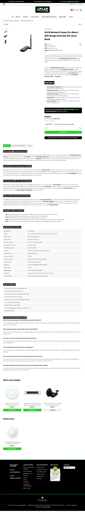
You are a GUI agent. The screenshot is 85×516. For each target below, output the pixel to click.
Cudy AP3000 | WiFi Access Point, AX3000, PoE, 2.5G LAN (12, 443)
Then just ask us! (62, 111)
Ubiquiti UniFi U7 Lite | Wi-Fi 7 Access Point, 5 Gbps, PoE (12, 404)
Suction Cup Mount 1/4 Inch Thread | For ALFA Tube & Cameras (53, 404)
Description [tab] (7, 145)
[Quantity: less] (46, 128)
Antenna (58, 99)
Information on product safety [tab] (19, 145)
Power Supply (7, 270)
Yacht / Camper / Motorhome (49, 16)
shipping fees (22, 505)
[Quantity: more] (80, 128)
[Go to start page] (42, 10)
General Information (42, 465)
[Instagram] (42, 498)
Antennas (25, 16)
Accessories (13, 308)
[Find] (75, 10)
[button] (5, 30)
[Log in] (78, 10)
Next (80, 24)
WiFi (59, 56)
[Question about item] (80, 44)
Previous (6, 24)
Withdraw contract (42, 500)
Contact (80, 4)
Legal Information (28, 465)
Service (71, 16)
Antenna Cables (35, 16)
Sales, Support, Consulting (14, 465)
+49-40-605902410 (15, 472)
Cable (63, 99)
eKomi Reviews (54, 465)
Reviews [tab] (30, 145)
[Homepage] (3, 20)
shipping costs (56, 118)
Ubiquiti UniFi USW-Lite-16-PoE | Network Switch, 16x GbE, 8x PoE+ (32, 404)
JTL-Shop (74, 505)
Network (18, 16)
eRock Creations (46, 507)
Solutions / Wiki (72, 4)
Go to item (52, 410)
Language (66, 465)
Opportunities (62, 16)
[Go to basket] (81, 10)
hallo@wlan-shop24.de (15, 478)
